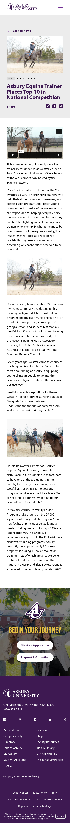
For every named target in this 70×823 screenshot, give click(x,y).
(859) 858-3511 (12, 709)
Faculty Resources (47, 742)
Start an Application (35, 645)
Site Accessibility (46, 754)
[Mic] (65, 719)
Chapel (40, 736)
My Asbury (10, 754)
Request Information (35, 657)
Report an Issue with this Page (35, 806)
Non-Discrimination (19, 799)
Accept (60, 816)
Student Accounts (14, 760)
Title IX (7, 765)
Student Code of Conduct (47, 799)
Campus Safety (12, 736)
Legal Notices (20, 792)
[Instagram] (20, 719)
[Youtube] (50, 719)
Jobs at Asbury (12, 748)
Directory (9, 742)
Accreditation (12, 730)
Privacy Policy (39, 792)
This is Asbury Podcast (50, 760)
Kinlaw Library (45, 748)
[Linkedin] (35, 719)
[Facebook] (4, 719)
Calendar (42, 730)
